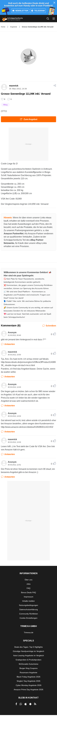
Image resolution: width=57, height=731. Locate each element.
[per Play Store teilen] (30, 704)
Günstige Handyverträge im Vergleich (28, 651)
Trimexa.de (28, 632)
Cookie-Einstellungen (28, 618)
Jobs (28, 584)
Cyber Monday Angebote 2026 (28, 685)
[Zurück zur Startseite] (12, 18)
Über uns (28, 580)
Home (3, 27)
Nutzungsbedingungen (28, 605)
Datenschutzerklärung (28, 609)
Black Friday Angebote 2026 (28, 677)
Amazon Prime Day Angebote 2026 (28, 689)
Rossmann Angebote (28, 672)
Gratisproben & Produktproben (28, 660)
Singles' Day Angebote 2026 (28, 681)
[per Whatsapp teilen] (21, 704)
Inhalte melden (28, 601)
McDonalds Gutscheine (28, 664)
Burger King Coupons (28, 668)
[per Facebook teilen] (16, 704)
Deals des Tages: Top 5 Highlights (28, 647)
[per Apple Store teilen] (26, 704)
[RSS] (35, 704)
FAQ (28, 588)
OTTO (4, 111)
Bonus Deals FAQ (28, 592)
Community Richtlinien (28, 614)
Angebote (13, 27)
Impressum (28, 597)
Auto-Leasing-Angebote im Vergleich (28, 655)
